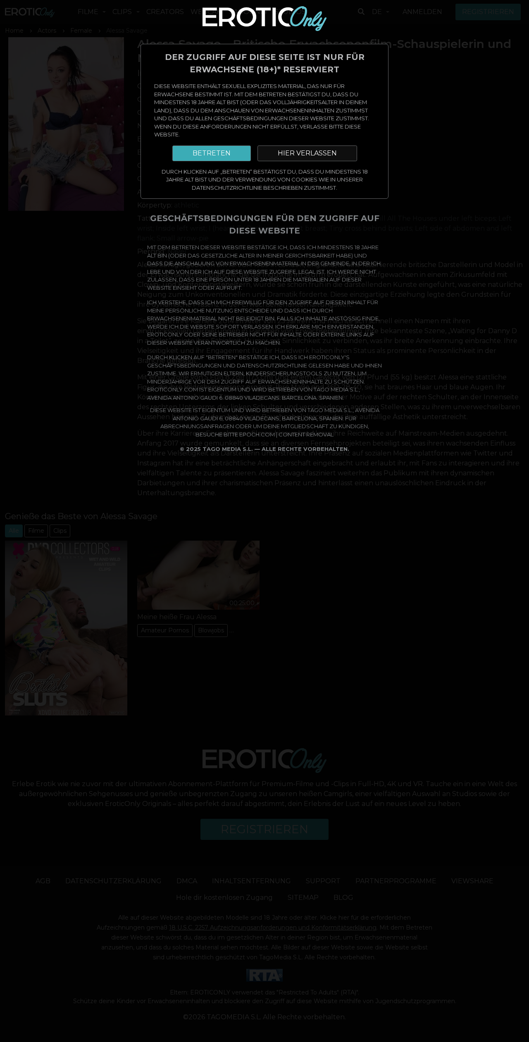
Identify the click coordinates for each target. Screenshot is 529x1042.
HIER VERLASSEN (307, 153)
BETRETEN (212, 153)
